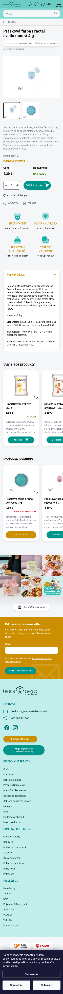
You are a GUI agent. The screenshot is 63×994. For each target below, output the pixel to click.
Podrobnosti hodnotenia (46, 43)
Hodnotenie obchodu (14, 817)
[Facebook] (6, 727)
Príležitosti (8, 874)
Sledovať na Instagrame (34, 607)
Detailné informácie (14, 161)
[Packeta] (42, 946)
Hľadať (55, 13)
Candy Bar (8, 842)
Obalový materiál (12, 858)
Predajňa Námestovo (14, 785)
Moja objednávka (12, 822)
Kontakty (8, 774)
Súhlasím (46, 985)
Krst (5, 899)
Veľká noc (8, 909)
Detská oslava (10, 925)
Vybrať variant (20, 534)
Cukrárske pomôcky (13, 863)
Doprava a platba (12, 779)
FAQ (5, 811)
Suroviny (7, 852)
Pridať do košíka (34, 185)
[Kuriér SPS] (20, 946)
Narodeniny (9, 888)
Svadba (7, 893)
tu (16, 966)
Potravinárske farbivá (14, 847)
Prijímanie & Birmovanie (15, 904)
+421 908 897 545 (19, 718)
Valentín (7, 920)
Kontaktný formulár (20, 739)
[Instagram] (15, 727)
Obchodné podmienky (14, 795)
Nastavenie (31, 974)
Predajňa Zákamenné (14, 790)
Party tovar (9, 868)
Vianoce (7, 915)
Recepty (7, 806)
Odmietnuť (16, 985)
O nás (6, 769)
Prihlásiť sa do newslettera (21, 671)
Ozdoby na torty (11, 836)
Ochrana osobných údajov (17, 801)
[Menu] (59, 4)
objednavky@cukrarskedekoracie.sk (29, 711)
